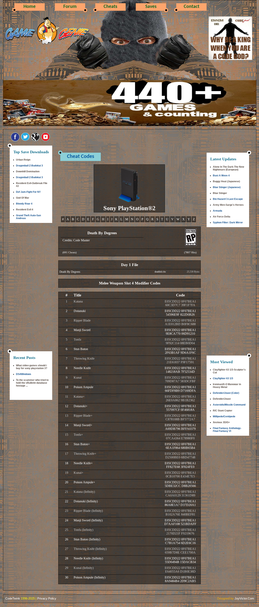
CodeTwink (12, 598)
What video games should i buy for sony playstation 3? (31, 367)
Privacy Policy (46, 598)
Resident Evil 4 (24, 209)
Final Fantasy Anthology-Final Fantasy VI (227, 429)
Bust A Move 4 (221, 175)
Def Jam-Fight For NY (28, 192)
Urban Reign (23, 159)
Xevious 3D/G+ (221, 422)
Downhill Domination (27, 171)
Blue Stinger (220, 193)
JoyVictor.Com (244, 598)
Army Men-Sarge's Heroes (228, 204)
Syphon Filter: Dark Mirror (228, 222)
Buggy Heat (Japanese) (226, 181)
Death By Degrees (69, 271)
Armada (217, 210)
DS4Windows (23, 374)
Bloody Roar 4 (24, 203)
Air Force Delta (221, 216)
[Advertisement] (31, 287)
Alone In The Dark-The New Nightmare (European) (228, 168)
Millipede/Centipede (224, 416)
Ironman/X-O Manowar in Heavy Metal (227, 386)
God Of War (22, 197)
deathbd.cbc (160, 271)
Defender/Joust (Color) (226, 393)
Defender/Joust (222, 398)
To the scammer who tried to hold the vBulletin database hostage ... (32, 383)
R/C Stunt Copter (222, 410)
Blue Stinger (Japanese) (227, 187)
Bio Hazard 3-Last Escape (228, 199)
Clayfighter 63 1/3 (223, 378)
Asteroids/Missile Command (229, 404)
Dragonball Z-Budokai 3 (29, 165)
